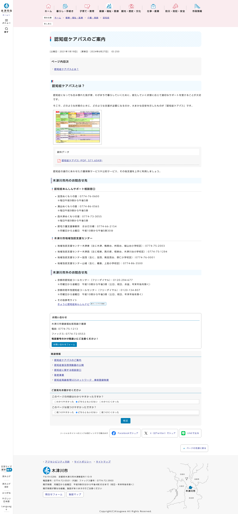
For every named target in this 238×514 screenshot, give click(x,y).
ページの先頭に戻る (196, 448)
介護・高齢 (92, 18)
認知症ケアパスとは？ (66, 69)
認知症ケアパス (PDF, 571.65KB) (82, 160)
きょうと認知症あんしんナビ (82, 304)
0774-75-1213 (68, 329)
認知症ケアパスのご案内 (67, 360)
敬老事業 (59, 375)
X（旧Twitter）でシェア (163, 433)
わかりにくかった (110, 402)
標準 (4, 470)
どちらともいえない (88, 402)
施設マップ (75, 494)
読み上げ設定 (6, 485)
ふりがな (6, 493)
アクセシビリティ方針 (57, 462)
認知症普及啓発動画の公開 (69, 365)
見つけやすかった (65, 412)
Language (6, 507)
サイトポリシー (82, 462)
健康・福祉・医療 (74, 18)
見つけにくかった (110, 412)
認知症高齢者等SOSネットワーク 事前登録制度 (81, 380)
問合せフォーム (54, 494)
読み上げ (6, 476)
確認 (125, 420)
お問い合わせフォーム (64, 345)
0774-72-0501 (62, 481)
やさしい (6, 500)
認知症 (106, 18)
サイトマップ (103, 462)
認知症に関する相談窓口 (67, 370)
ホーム (58, 18)
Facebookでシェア (128, 433)
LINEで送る (193, 433)
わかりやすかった (65, 402)
